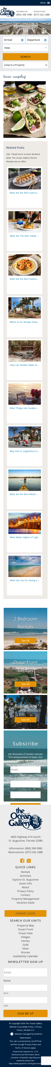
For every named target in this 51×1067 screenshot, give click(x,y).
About (25, 887)
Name (14, 777)
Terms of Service (22, 1048)
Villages (25, 937)
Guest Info (25, 883)
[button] (43, 3)
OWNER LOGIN (25, 913)
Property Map (25, 925)
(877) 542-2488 (42, 13)
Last (12, 799)
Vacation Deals (26, 902)
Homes (25, 941)
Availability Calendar (25, 956)
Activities (25, 875)
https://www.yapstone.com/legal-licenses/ (25, 1063)
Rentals (25, 872)
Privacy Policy (25, 891)
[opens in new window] (22, 860)
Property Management (25, 898)
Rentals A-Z (29, 1030)
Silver (25, 948)
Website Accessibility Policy (21, 1027)
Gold (25, 944)
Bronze (25, 952)
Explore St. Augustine (25, 879)
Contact (25, 895)
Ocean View (26, 933)
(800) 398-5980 (24, 13)
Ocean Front (25, 929)
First (12, 789)
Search (25, 56)
